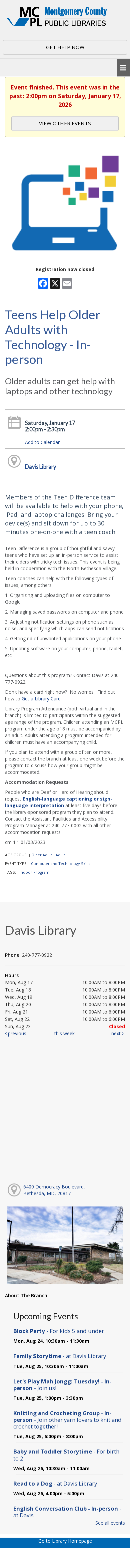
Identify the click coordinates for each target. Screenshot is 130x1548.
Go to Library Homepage (65, 1541)
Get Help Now (65, 47)
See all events (110, 1523)
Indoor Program (34, 872)
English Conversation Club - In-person (67, 1512)
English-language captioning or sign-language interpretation (58, 802)
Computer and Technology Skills (60, 863)
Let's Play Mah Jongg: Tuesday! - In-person (62, 1384)
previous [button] (16, 1033)
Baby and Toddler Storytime (66, 1455)
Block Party (58, 1331)
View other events (65, 123)
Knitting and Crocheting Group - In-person (67, 1419)
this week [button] (64, 1033)
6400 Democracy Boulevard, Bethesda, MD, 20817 (54, 1189)
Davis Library (40, 466)
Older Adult (41, 854)
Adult (60, 854)
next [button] (116, 1033)
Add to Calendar (42, 442)
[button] (123, 68)
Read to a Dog (55, 1483)
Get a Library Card (41, 698)
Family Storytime (59, 1356)
